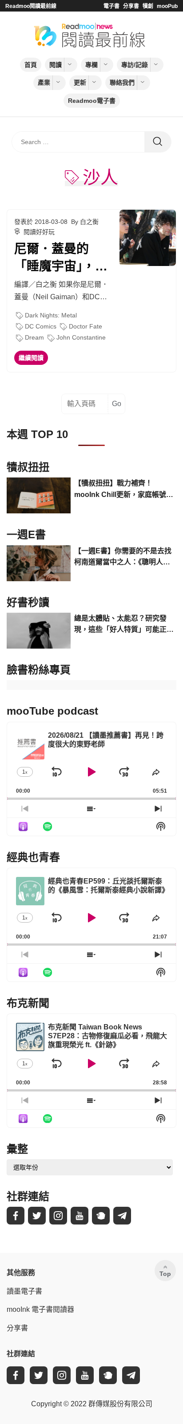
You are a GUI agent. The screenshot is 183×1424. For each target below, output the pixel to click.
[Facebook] (15, 1215)
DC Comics (40, 326)
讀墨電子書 (24, 1291)
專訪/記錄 (134, 64)
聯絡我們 (122, 82)
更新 (80, 82)
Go (116, 403)
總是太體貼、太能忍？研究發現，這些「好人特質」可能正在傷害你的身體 (124, 624)
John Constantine (81, 337)
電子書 (111, 6)
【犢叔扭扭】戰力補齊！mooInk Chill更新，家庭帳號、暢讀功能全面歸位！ (123, 489)
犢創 (148, 6)
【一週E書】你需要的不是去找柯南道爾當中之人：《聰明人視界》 (122, 557)
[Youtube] (79, 1215)
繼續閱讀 (31, 357)
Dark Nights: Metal (51, 315)
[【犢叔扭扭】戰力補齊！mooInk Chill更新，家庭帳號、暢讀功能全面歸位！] (39, 495)
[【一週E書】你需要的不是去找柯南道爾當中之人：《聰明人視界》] (39, 563)
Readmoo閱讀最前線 (30, 6)
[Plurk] (101, 1215)
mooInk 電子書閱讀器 (40, 1309)
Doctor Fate (85, 326)
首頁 (30, 64)
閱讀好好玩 (39, 231)
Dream (34, 337)
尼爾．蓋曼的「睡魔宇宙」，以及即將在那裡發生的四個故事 (60, 258)
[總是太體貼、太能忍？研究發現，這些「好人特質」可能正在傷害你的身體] (39, 631)
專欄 (91, 64)
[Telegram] (122, 1215)
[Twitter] (37, 1215)
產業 (44, 82)
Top (165, 1273)
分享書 (131, 6)
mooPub (167, 6)
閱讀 (55, 64)
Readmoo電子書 (91, 100)
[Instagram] (58, 1215)
